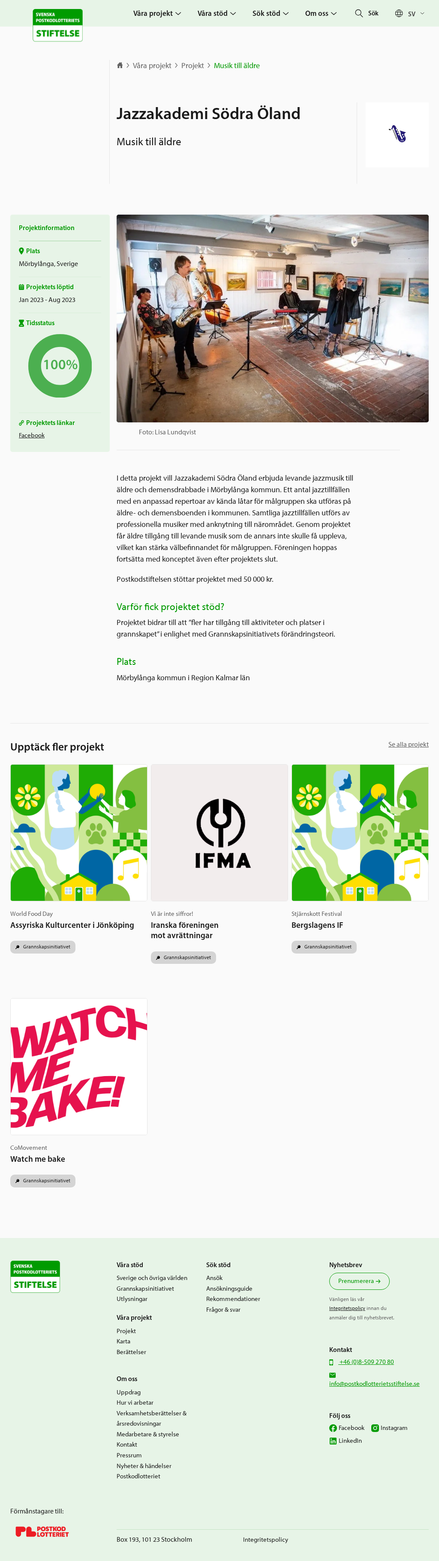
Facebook (32, 435)
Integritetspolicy (347, 1308)
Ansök (214, 1278)
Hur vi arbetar (135, 1402)
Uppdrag (129, 1392)
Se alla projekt (408, 744)
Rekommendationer (233, 1299)
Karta (123, 1341)
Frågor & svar (223, 1309)
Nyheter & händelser (144, 1466)
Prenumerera (356, 1281)
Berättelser (131, 1352)
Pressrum (129, 1455)
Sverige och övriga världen (152, 1278)
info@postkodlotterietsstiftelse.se (374, 1384)
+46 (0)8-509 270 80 (366, 1362)
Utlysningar (132, 1299)
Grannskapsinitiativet (46, 947)
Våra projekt (152, 65)
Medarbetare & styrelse (148, 1434)
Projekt (192, 65)
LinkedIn (350, 1440)
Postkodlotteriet (138, 1476)
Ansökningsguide (229, 1288)
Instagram (394, 1428)
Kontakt (127, 1444)
